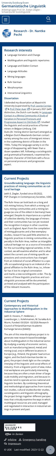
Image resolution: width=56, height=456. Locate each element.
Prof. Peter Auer (18, 109)
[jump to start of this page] (50, 450)
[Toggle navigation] (5, 19)
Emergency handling (34, 439)
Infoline (12, 439)
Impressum (14, 443)
